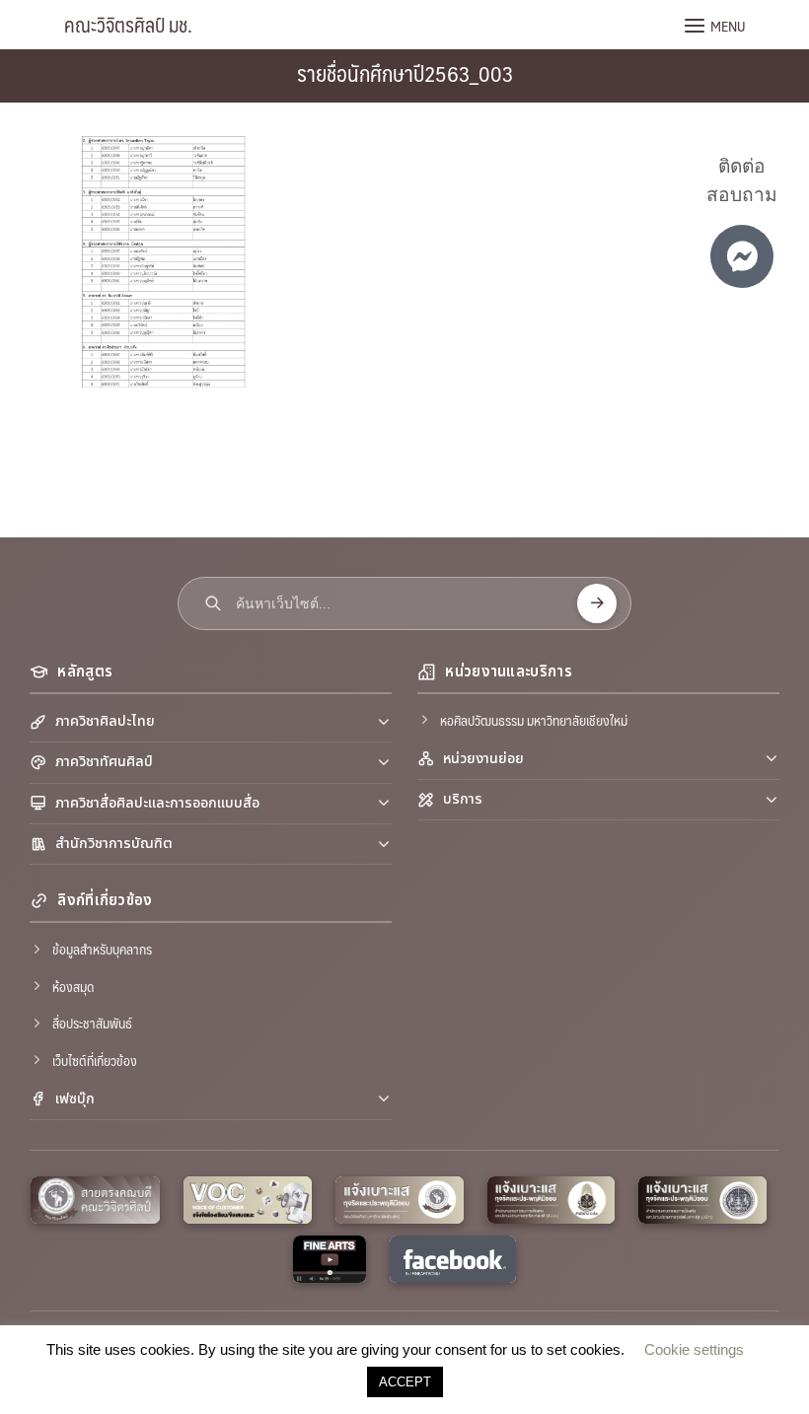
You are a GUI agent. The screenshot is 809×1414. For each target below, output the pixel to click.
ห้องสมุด (73, 986)
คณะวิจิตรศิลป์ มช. (128, 24)
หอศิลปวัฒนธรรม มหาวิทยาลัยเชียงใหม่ (533, 720)
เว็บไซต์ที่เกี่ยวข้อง (94, 1060)
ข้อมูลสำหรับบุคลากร (102, 948)
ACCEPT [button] (405, 1382)
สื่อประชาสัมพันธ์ (92, 1022)
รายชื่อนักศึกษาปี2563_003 (405, 72)
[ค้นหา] (597, 603)
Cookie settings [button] (694, 1349)
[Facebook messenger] (741, 256)
